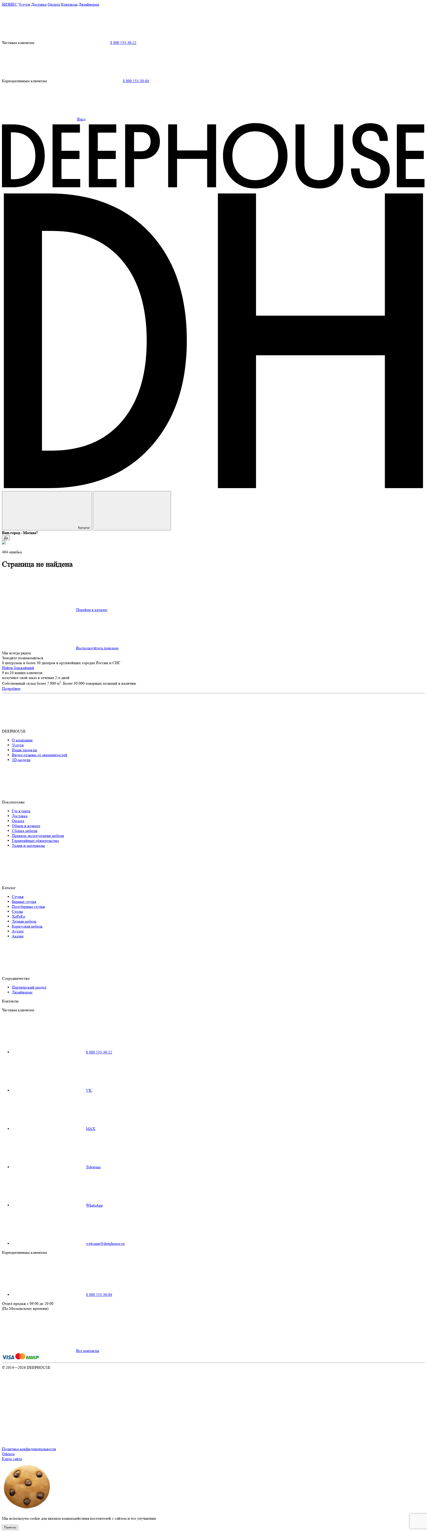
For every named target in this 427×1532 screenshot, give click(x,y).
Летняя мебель (24, 921)
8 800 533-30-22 (123, 42)
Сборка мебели (24, 830)
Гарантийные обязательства (35, 840)
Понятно (10, 1527)
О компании (22, 740)
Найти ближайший (18, 667)
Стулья (17, 896)
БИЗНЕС (9, 4)
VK (89, 1090)
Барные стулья (24, 901)
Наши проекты (24, 750)
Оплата (54, 4)
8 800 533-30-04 (136, 81)
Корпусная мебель (27, 926)
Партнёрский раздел (29, 987)
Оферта (8, 1454)
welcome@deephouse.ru (105, 1243)
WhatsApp (94, 1205)
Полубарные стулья (28, 906)
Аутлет (18, 931)
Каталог (84, 528)
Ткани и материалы (28, 845)
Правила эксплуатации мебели (38, 835)
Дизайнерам (89, 4)
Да (6, 538)
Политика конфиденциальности (29, 1449)
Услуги (24, 4)
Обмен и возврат (26, 825)
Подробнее (11, 688)
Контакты (69, 4)
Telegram (93, 1167)
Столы (17, 911)
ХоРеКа (18, 916)
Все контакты (87, 1350)
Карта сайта (12, 1458)
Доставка (39, 4)
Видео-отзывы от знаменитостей (39, 755)
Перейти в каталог (91, 609)
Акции (17, 936)
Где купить (21, 811)
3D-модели (21, 759)
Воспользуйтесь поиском (97, 648)
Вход (81, 119)
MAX (90, 1128)
